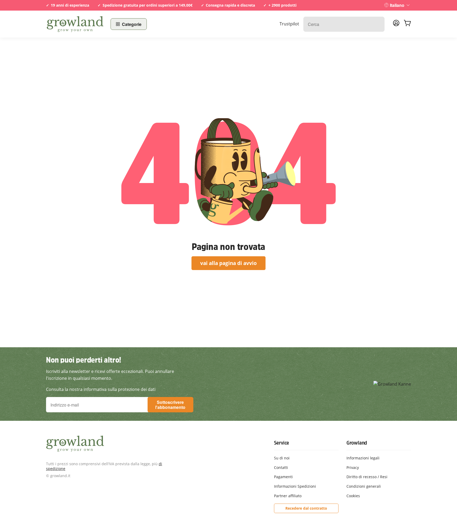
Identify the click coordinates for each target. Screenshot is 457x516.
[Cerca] (378, 24)
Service (281, 442)
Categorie (131, 24)
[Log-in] (396, 25)
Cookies (353, 495)
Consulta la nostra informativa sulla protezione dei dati (101, 389)
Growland (356, 442)
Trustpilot (289, 24)
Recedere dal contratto (306, 508)
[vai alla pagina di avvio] (75, 24)
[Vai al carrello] (407, 24)
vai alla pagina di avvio (228, 263)
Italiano (397, 5)
